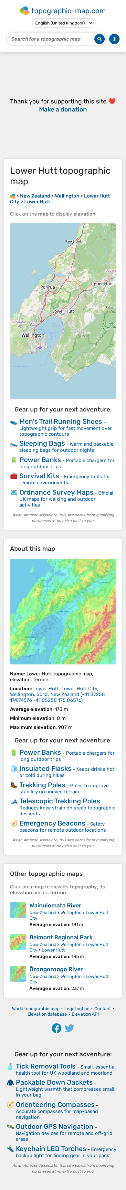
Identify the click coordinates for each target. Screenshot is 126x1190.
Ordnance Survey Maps (56, 492)
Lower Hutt (53, 950)
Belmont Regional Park (61, 937)
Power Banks (40, 460)
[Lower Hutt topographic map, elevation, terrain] (63, 611)
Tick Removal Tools (46, 1066)
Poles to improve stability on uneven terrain (64, 789)
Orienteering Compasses (55, 1104)
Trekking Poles (42, 785)
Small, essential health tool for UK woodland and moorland (66, 1070)
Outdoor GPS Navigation (54, 1126)
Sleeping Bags (42, 443)
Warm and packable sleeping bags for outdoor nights (66, 447)
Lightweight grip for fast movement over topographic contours (65, 431)
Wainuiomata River (55, 905)
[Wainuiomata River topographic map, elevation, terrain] (18, 914)
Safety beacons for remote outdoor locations (62, 827)
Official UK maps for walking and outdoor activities (66, 499)
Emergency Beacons (52, 823)
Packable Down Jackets (54, 1082)
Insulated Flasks (45, 768)
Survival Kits (39, 476)
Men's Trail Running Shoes (60, 421)
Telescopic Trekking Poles (59, 801)
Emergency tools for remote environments (64, 480)
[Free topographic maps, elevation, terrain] (12, 196)
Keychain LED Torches (51, 1149)
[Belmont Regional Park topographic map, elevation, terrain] (18, 946)
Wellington (70, 912)
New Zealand (42, 912)
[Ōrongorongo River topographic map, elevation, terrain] (18, 978)
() (57, 694)
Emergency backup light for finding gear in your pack (66, 1152)
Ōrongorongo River (56, 969)
